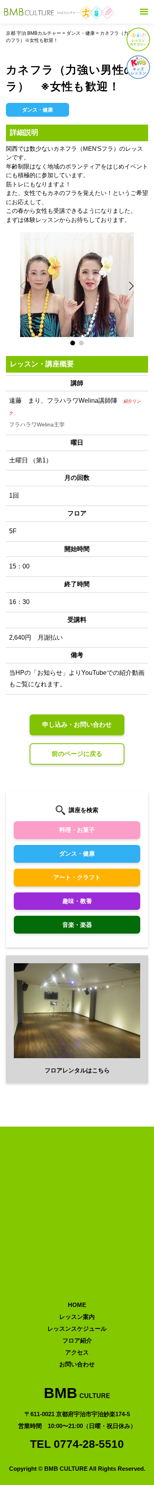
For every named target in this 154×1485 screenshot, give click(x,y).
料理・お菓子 (77, 829)
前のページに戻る (77, 753)
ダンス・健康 (77, 853)
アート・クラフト (77, 877)
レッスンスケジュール (77, 1328)
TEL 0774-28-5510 (77, 1444)
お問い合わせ (77, 1364)
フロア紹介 (77, 1340)
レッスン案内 (77, 1316)
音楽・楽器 (77, 924)
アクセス (77, 1352)
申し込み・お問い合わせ (77, 724)
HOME (77, 1304)
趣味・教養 (77, 901)
